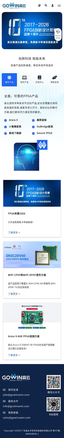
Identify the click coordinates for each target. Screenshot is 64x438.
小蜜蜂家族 (15, 126)
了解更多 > (14, 232)
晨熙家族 (42, 120)
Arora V (13, 120)
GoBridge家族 (45, 126)
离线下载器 (15, 133)
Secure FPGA (44, 133)
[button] (58, 34)
